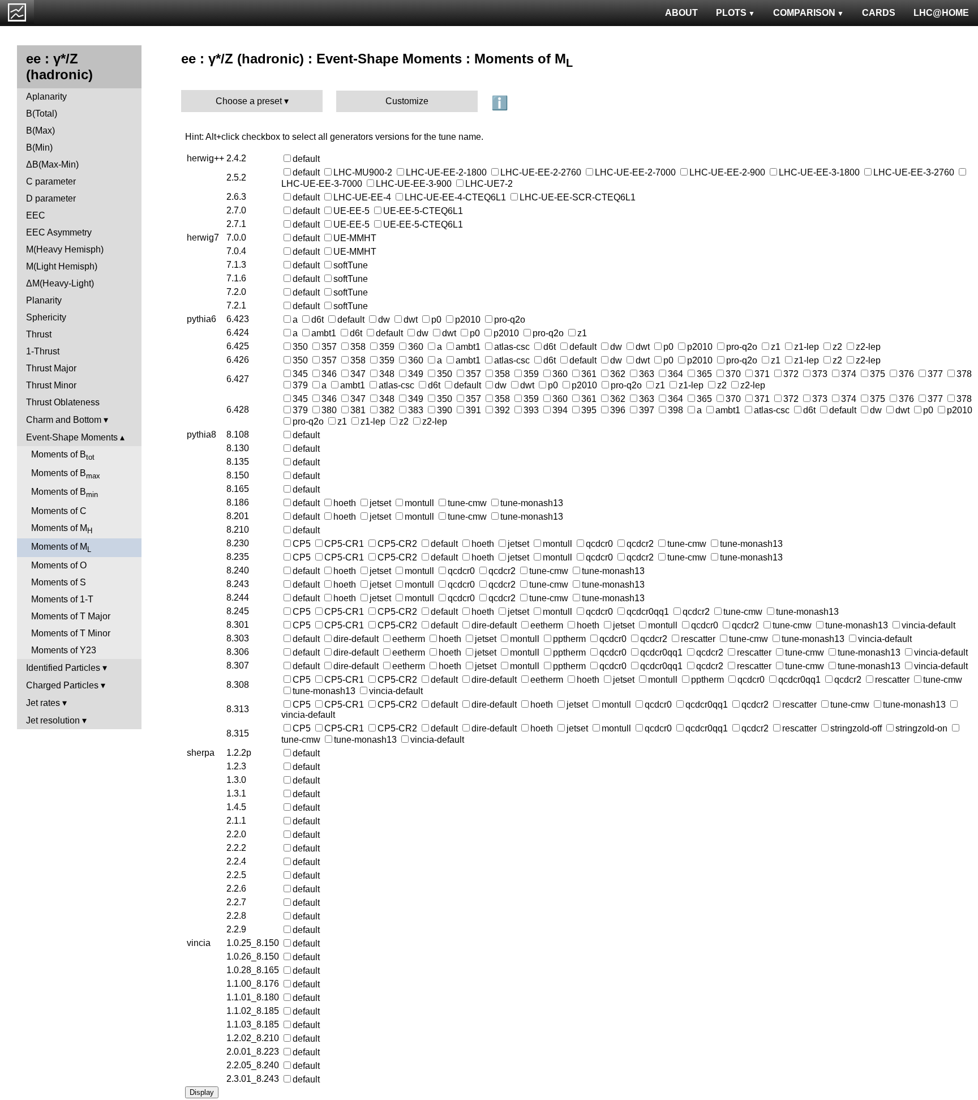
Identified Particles (63, 668)
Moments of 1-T (62, 599)
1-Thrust (42, 351)
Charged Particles (62, 685)
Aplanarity (46, 96)
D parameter (51, 198)
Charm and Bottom (63, 420)
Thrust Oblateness (63, 402)
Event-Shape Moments (72, 437)
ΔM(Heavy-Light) (60, 283)
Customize (406, 101)
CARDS (878, 13)
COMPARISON (804, 13)
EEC (35, 215)
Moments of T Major (70, 616)
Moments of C (59, 511)
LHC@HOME (941, 13)
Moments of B (63, 455)
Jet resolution (53, 720)
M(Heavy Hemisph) (65, 249)
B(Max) (40, 130)
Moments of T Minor (70, 633)
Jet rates (43, 703)
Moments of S (58, 582)
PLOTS (731, 13)
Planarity (44, 300)
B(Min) (39, 147)
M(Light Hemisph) (61, 266)
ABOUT (681, 13)
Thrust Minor (51, 385)
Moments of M (61, 529)
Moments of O (59, 565)
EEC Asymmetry (59, 232)
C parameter (51, 181)
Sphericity (46, 317)
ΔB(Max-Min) (52, 164)
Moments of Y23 (63, 650)
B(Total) (41, 113)
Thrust (39, 334)
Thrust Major (51, 368)
